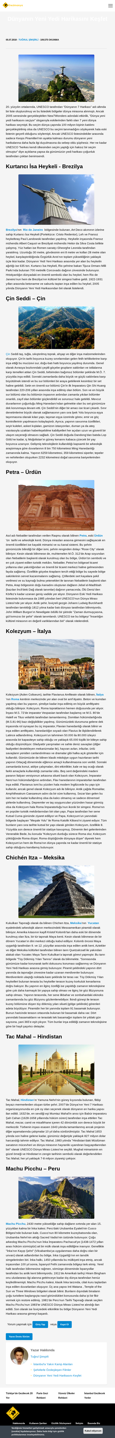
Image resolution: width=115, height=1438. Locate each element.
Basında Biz (94, 1423)
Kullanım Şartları (38, 1423)
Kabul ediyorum (93, 1430)
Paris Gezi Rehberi (42, 1395)
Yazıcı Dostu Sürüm (19, 1336)
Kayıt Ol (64, 1324)
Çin (8, 354)
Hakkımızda (19, 1423)
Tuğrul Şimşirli (28, 39)
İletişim (79, 1423)
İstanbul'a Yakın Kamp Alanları (53, 1364)
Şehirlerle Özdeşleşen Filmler (52, 1369)
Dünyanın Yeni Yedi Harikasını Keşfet (57, 1375)
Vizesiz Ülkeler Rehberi (66, 1395)
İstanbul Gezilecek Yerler (94, 1395)
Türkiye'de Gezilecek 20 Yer (19, 1395)
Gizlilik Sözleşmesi (61, 1423)
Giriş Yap (40, 1324)
